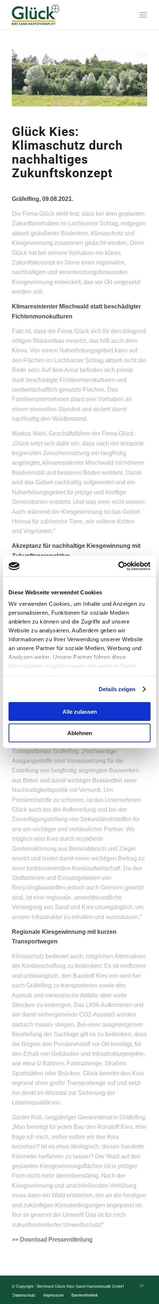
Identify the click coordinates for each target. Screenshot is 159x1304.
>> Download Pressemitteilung (52, 1239)
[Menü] (143, 15)
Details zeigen (117, 689)
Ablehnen (79, 733)
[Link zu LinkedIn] (141, 1285)
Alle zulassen (79, 711)
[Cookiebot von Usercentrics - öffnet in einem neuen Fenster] (118, 566)
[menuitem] (24, 1295)
